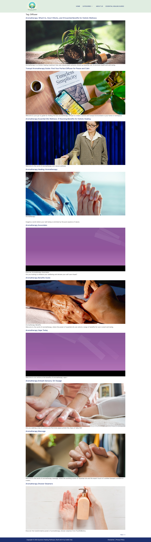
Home (78, 6)
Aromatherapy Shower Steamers (39, 484)
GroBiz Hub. (69, 540)
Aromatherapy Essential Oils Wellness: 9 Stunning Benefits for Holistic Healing (58, 119)
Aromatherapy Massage (36, 431)
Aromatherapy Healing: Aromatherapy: (42, 169)
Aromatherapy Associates (36, 225)
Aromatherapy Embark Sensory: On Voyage (44, 381)
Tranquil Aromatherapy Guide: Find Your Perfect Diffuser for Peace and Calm (57, 68)
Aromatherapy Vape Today (37, 330)
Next (122, 535)
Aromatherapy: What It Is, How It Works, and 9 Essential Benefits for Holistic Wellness (61, 18)
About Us (99, 6)
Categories (87, 6)
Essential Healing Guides (115, 6)
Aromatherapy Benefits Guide (38, 278)
